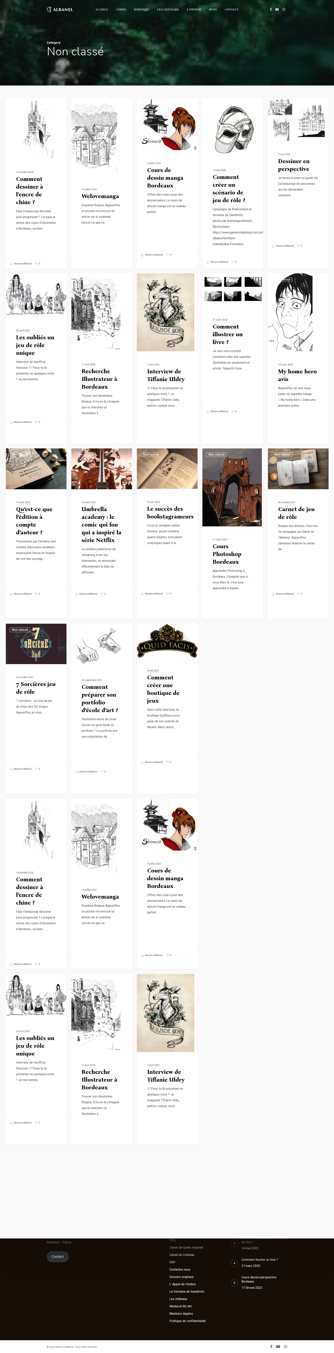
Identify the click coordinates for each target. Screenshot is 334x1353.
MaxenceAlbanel (22, 264)
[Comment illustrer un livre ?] (232, 344)
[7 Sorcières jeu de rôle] (36, 699)
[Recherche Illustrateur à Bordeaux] (101, 367)
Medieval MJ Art (180, 1306)
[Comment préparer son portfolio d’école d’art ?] (101, 700)
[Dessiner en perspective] (298, 174)
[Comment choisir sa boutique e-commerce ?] (232, 709)
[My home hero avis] (298, 367)
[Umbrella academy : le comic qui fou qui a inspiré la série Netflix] (101, 523)
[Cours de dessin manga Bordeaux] (167, 178)
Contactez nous (179, 1269)
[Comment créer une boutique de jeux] (167, 695)
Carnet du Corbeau (181, 1255)
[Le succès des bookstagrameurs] (167, 523)
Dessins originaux (181, 1277)
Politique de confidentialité (187, 1321)
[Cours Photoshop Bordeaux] (232, 542)
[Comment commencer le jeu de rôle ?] (298, 717)
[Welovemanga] (101, 192)
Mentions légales (181, 1313)
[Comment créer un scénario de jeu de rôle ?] (232, 182)
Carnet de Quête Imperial (186, 1247)
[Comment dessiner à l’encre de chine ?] (36, 183)
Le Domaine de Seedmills (186, 1291)
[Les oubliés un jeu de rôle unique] (36, 350)
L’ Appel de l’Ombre (182, 1284)
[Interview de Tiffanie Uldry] (167, 367)
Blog (172, 1240)
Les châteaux (178, 1299)
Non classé (20, 104)
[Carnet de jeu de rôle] (298, 523)
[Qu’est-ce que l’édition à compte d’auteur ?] (36, 523)
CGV (172, 1262)
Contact (58, 1257)
